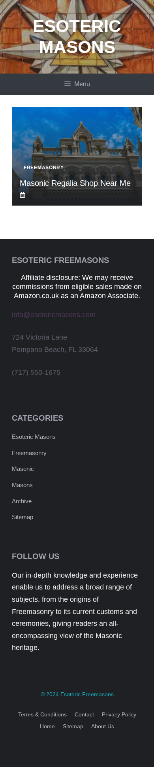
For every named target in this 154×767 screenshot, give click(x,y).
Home (47, 726)
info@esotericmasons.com (54, 315)
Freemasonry (29, 453)
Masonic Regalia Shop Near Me (75, 183)
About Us (102, 726)
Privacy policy (119, 714)
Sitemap (22, 517)
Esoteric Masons (34, 436)
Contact (84, 714)
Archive (22, 501)
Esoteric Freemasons (87, 694)
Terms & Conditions (42, 714)
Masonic (23, 468)
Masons (22, 485)
